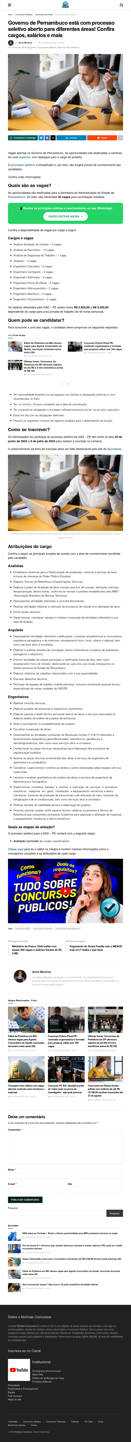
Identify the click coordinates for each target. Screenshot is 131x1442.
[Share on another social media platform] (120, 137)
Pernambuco (73, 47)
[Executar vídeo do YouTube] (65, 891)
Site (70, 1183)
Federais (75, 1421)
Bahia (53, 1079)
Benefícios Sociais (16, 1425)
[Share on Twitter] (53, 137)
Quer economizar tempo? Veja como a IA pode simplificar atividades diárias (60, 1284)
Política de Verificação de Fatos (48, 1378)
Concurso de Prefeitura (104, 1030)
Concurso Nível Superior (66, 14)
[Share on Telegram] (41, 137)
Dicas (100, 1421)
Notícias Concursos (26, 1325)
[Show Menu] (9, 5)
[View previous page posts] (62, 384)
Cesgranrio (17, 1079)
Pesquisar (13, 1208)
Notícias (62, 47)
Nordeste (56, 1030)
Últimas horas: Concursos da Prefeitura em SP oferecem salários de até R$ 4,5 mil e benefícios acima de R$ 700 (43, 366)
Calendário (13, 1421)
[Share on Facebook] (47, 137)
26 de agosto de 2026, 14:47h (62, 1096)
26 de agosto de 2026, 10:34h (102, 1100)
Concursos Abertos (46, 47)
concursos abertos (43, 928)
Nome (12, 1169)
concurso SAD (22, 928)
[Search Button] (121, 5)
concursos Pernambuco (68, 928)
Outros (34, 1425)
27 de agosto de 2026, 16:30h (38, 356)
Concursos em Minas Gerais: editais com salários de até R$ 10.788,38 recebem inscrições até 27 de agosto (105, 1090)
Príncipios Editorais (42, 1381)
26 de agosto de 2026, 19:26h (22, 1096)
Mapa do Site (14, 1399)
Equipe (11, 1392)
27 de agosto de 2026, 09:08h (38, 374)
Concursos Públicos (24, 14)
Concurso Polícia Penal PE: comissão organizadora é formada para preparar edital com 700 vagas (103, 346)
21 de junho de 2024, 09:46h (51, 42)
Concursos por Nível (44, 14)
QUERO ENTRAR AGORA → (65, 216)
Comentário (15, 1129)
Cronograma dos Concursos (46, 1370)
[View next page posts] (68, 384)
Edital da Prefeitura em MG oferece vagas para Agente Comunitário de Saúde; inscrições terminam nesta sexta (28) (43, 347)
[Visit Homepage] (65, 5)
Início (10, 14)
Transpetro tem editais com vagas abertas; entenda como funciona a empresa (26, 1089)
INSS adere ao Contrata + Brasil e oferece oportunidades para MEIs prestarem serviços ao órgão (70, 1233)
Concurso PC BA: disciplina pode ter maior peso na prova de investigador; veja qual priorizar (66, 1089)
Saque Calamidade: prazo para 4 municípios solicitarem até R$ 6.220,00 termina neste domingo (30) (71, 1258)
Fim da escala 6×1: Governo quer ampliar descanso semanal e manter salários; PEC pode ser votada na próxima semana (72, 1247)
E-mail (12, 1183)
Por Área (89, 1421)
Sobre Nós (37, 1374)
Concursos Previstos (56, 1421)
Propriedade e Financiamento (23, 1388)
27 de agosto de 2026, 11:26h (98, 353)
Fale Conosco (15, 1395)
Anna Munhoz (25, 42)
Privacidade (14, 1385)
